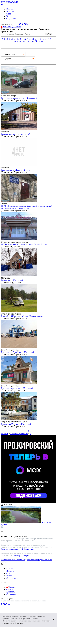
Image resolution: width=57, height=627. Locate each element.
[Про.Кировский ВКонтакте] (4, 604)
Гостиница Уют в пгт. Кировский (16, 424)
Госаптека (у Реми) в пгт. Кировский (17, 352)
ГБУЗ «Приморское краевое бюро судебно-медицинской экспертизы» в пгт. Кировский (26, 207)
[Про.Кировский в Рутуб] (12, 604)
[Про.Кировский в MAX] (16, 604)
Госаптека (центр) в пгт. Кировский (17, 388)
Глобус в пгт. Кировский (12, 280)
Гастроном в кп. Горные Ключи (15, 170)
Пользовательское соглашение (13, 560)
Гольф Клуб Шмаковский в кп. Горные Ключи (22, 316)
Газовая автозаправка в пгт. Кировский (19, 98)
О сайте (17, 27)
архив (40, 41)
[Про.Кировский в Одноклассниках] (1, 604)
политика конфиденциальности (39, 560)
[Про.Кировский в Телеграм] (6, 604)
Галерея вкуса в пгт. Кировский (15, 134)
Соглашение (11, 594)
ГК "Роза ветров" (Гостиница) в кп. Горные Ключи (24, 244)
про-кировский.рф (21, 556)
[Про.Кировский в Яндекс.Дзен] (9, 604)
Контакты (10, 592)
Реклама (7, 27)
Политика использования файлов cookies (17, 549)
